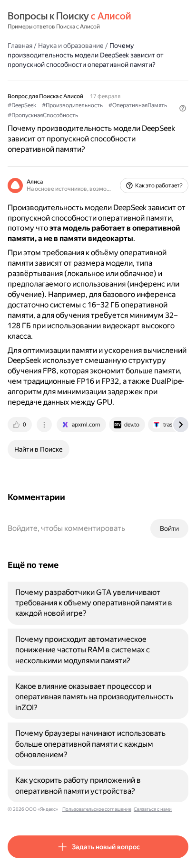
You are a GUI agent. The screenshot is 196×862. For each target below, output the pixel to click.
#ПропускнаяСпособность (43, 115)
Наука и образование (71, 45)
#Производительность (72, 105)
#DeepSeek (22, 105)
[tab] (20, 424)
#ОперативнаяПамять (137, 105)
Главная (20, 45)
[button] (182, 108)
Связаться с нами (153, 809)
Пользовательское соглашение (96, 809)
